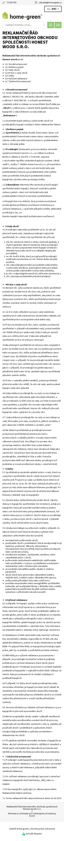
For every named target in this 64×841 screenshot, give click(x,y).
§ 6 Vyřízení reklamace (16, 78)
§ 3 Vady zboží (12, 70)
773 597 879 (11, 2)
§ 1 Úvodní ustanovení (16, 64)
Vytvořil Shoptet (34, 833)
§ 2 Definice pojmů (14, 67)
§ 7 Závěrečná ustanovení (18, 81)
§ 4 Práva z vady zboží (16, 73)
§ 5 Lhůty (9, 75)
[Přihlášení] (50, 25)
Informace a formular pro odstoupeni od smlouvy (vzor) (32, 814)
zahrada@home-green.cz (50, 2)
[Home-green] (32, 16)
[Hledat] (44, 25)
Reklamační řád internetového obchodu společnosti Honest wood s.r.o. (32, 808)
